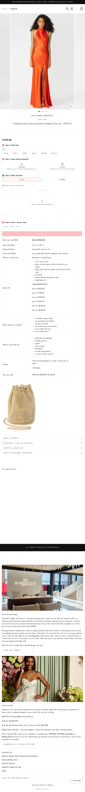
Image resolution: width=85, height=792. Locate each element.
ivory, (34, 253)
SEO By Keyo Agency (42, 789)
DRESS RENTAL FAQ (9, 760)
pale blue (40, 253)
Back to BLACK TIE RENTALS (44, 547)
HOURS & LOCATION (13, 448)
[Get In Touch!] (42, 679)
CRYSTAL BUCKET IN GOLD (43, 375)
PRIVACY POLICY (8, 763)
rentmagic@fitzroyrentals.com (21, 716)
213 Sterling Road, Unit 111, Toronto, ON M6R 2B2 (28, 725)
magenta (53, 253)
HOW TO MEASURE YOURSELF (17, 453)
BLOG (4, 771)
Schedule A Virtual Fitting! (19, 744)
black (47, 253)
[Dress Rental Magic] (42, 588)
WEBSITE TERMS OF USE (11, 767)
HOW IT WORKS (10, 438)
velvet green (63, 253)
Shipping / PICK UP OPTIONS (18, 443)
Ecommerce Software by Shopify (42, 785)
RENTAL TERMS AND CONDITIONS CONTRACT (20, 756)
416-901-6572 (13, 721)
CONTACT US (7, 752)
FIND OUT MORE (12, 650)
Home (33, 115)
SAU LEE (42, 119)
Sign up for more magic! (15, 778)
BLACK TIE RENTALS (45, 115)
